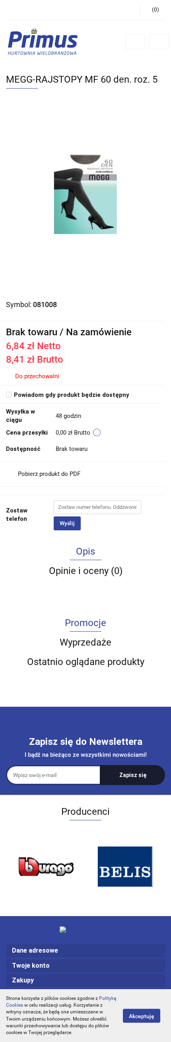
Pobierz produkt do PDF (49, 474)
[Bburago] (46, 866)
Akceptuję (141, 1016)
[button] (85, 950)
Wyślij (67, 523)
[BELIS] (125, 866)
